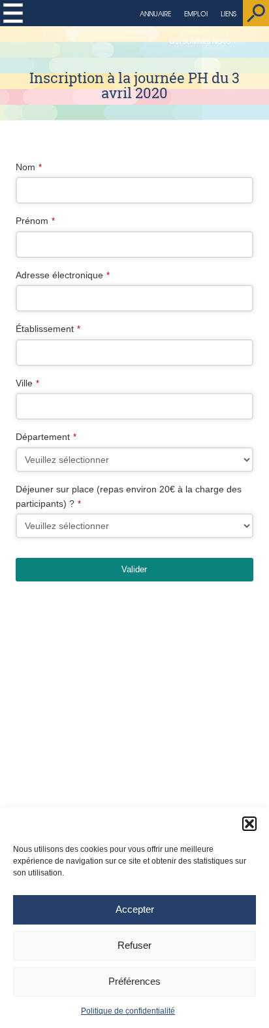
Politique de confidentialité (128, 1011)
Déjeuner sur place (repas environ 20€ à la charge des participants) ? (129, 496)
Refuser (134, 945)
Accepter (135, 909)
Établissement (48, 328)
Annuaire (155, 13)
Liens (228, 13)
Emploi (196, 13)
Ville (27, 383)
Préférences (134, 981)
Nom (29, 167)
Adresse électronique (63, 275)
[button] (249, 823)
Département (46, 436)
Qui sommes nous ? (202, 41)
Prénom (35, 220)
